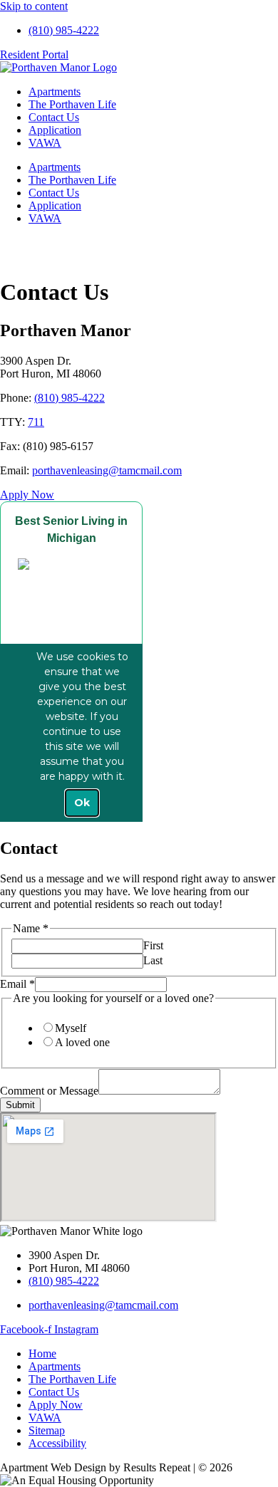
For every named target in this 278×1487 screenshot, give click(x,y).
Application (55, 130)
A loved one (82, 1042)
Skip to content (34, 6)
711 (36, 422)
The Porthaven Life (72, 104)
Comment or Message (49, 1091)
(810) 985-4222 (69, 398)
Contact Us (54, 117)
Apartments (55, 91)
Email (17, 984)
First (153, 945)
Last (153, 960)
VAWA (45, 143)
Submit (20, 1105)
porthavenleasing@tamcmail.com (107, 470)
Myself (70, 1028)
